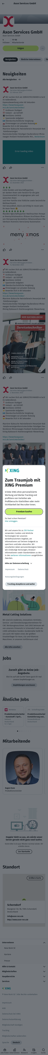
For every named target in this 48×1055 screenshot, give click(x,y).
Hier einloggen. (11, 521)
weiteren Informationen (21, 555)
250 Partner (29, 530)
